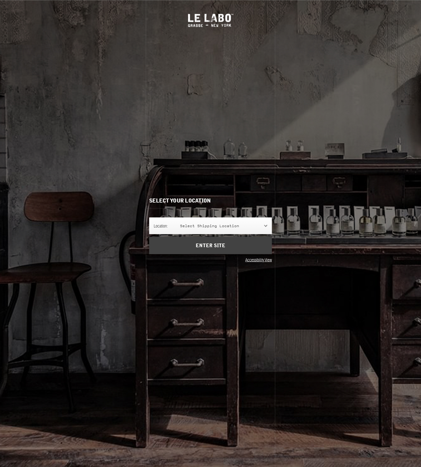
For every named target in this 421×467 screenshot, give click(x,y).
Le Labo (210, 20)
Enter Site (210, 245)
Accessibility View (258, 259)
